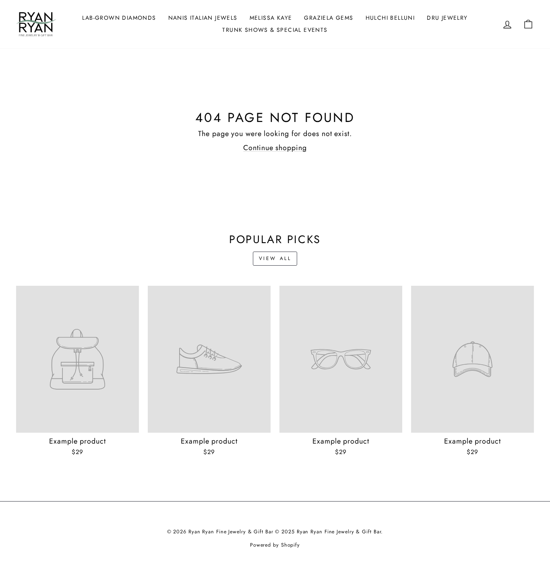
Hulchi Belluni (390, 18)
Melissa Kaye (271, 18)
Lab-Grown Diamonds (119, 18)
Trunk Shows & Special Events (274, 30)
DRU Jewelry (447, 18)
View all (275, 258)
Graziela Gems (328, 18)
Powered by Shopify (275, 545)
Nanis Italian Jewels (203, 18)
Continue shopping (274, 147)
